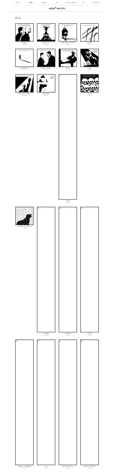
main (18, 2)
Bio (57, 2)
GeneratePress (67, 472)
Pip (83, 2)
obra (31, 2)
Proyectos (96, 2)
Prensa (44, 2)
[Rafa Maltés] (57, 8)
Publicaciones (70, 2)
